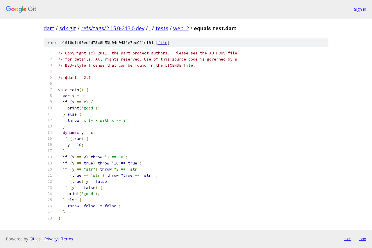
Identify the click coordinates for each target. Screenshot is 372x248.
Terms (67, 239)
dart (49, 28)
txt (347, 238)
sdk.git (67, 28)
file (162, 42)
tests (161, 28)
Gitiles (35, 239)
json (361, 238)
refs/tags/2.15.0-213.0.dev (112, 28)
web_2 (181, 28)
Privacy (51, 239)
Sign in (360, 9)
